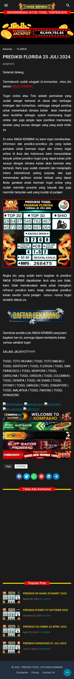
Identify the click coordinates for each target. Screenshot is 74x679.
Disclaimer (22, 672)
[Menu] (6, 5)
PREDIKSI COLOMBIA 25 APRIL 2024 (45, 626)
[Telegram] (56, 476)
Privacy (35, 672)
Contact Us (49, 672)
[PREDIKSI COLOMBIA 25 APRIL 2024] (11, 631)
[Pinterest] (41, 476)
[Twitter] (26, 476)
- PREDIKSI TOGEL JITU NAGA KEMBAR (41, 667)
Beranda (7, 49)
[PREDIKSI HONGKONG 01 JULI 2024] (11, 647)
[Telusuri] (68, 6)
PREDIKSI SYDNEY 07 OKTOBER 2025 (45, 610)
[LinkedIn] (49, 476)
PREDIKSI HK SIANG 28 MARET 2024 (45, 593)
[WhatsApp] (34, 476)
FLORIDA (22, 49)
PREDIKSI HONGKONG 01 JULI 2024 (44, 643)
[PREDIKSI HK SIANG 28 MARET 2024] (11, 597)
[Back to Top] (67, 672)
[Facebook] (19, 476)
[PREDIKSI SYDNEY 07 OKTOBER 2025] (11, 614)
